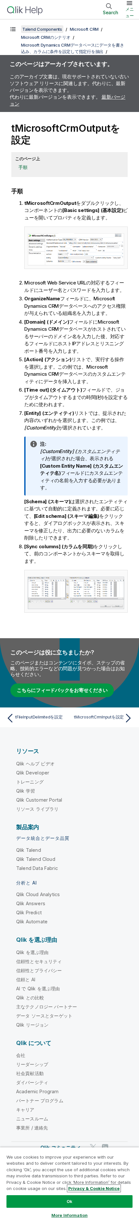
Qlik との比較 (30, 997)
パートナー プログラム (39, 1100)
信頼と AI (25, 979)
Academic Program (37, 1091)
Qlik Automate (32, 921)
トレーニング (30, 781)
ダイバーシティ (32, 1082)
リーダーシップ (32, 1064)
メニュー (129, 12)
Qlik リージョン (32, 1025)
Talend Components (42, 29)
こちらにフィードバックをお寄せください (62, 690)
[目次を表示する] (13, 29)
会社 (20, 1055)
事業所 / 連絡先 (32, 1127)
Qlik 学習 (25, 791)
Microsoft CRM (84, 29)
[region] (69, 1185)
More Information (69, 1215)
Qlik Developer (32, 772)
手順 (22, 167)
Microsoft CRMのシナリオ (45, 37)
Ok (69, 1201)
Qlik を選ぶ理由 (32, 952)
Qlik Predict (29, 912)
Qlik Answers (30, 903)
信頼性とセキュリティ (39, 961)
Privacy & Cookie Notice (94, 1188)
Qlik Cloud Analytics (38, 894)
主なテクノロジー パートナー (46, 1006)
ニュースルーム (32, 1118)
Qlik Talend (28, 850)
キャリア (25, 1109)
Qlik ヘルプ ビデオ (35, 763)
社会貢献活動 (30, 1073)
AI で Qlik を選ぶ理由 (38, 988)
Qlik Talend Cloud (35, 859)
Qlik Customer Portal (39, 800)
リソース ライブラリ (37, 809)
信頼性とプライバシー (39, 970)
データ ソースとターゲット (44, 1015)
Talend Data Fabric (37, 868)
